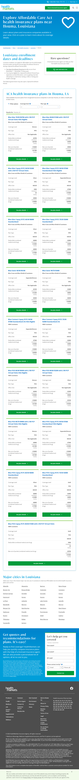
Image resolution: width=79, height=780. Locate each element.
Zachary (24, 623)
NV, (64, 706)
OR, (54, 708)
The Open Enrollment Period (14, 69)
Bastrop (42, 586)
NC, (69, 704)
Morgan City (6, 608)
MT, (66, 704)
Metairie (42, 605)
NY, (66, 706)
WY (63, 710)
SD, (62, 708)
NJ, (59, 706)
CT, (65, 701)
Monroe (61, 605)
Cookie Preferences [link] (44, 723)
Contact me (60, 673)
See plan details (21, 159)
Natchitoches (25, 608)
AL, (54, 701)
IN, (63, 702)
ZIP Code (49, 658)
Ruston (5, 616)
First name (50, 645)
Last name (50, 652)
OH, (68, 706)
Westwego (62, 619)
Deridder (24, 593)
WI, (59, 710)
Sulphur (61, 616)
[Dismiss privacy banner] (72, 771)
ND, (71, 704)
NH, (56, 706)
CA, (60, 701)
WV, (61, 710)
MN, (59, 704)
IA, (58, 702)
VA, (71, 708)
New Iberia (43, 608)
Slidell (42, 616)
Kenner (61, 597)
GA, (54, 702)
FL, (71, 701)
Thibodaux (6, 619)
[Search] (73, 8)
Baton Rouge (62, 586)
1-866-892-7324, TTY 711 (57, 2)
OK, (71, 706)
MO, (61, 704)
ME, (54, 704)
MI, (56, 704)
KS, (65, 702)
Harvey (24, 597)
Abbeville (5, 586)
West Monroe (44, 619)
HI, (56, 702)
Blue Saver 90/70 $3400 (50, 271)
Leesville (61, 601)
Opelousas (6, 612)
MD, (72, 702)
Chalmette (43, 590)
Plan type (43, 104)
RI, (58, 708)
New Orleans (62, 608)
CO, (63, 701)
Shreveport (25, 616)
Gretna (61, 593)
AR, (56, 701)
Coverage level (24, 104)
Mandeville (6, 605)
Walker (24, 619)
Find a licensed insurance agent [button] (57, 8)
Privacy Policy (12, 676)
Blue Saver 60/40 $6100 (16, 271)
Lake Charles (43, 601)
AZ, (58, 701)
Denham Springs (8, 593)
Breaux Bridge (26, 590)
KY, (67, 702)
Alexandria (25, 586)
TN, (65, 708)
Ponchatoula (44, 612)
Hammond (6, 597)
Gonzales (43, 593)
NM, (61, 706)
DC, (67, 701)
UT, (69, 708)
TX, (67, 708)
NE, (54, 706)
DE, (69, 701)
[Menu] (77, 8)
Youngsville (6, 623)
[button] (30, 104)
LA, (69, 702)
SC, (60, 708)
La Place (5, 601)
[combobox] (29, 106)
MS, (64, 704)
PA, (56, 708)
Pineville (24, 612)
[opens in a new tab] (71, 689)
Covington (62, 590)
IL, (61, 702)
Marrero (24, 605)
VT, (54, 710)
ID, (60, 702)
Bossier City (6, 590)
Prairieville (62, 612)
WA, (56, 710)
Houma (42, 597)
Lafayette (24, 601)
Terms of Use (38, 777)
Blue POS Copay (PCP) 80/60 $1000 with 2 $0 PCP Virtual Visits (31, 524)
